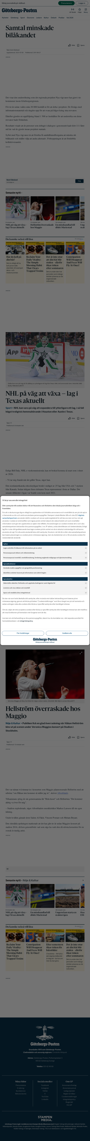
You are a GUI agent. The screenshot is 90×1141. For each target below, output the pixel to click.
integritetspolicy (26, 621)
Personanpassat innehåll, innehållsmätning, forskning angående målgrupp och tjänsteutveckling (37, 558)
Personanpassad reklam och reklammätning (18, 553)
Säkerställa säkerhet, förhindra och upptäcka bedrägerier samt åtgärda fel (29, 583)
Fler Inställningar (23, 633)
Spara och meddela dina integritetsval (16, 593)
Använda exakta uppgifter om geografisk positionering (22, 568)
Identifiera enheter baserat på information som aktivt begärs (24, 573)
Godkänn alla (67, 633)
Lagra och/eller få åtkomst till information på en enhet (22, 548)
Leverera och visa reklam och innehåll (16, 588)
